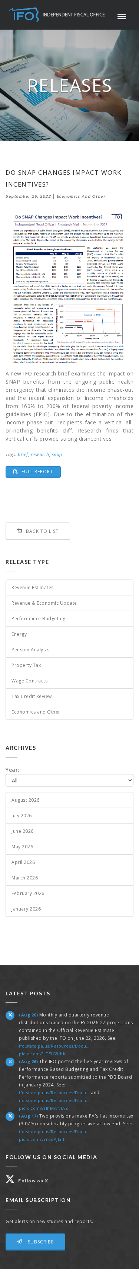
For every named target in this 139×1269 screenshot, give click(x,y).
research (40, 454)
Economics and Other (35, 712)
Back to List (41, 531)
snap (57, 454)
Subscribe (40, 1242)
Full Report (40, 471)
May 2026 (22, 847)
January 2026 (26, 909)
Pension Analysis (30, 650)
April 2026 (23, 862)
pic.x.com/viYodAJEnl (41, 1139)
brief (23, 454)
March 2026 (24, 878)
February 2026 (27, 893)
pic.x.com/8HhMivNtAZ (43, 1108)
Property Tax (26, 665)
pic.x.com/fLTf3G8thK (42, 1053)
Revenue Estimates (32, 587)
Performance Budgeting (38, 618)
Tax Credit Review (31, 696)
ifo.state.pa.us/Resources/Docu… (54, 1046)
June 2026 (22, 831)
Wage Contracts (29, 681)
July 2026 (21, 815)
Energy (19, 634)
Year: (13, 769)
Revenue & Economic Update (44, 603)
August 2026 (25, 800)
